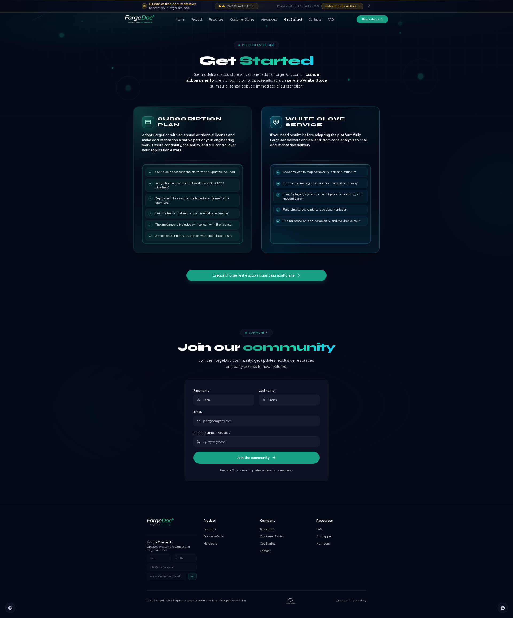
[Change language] (10, 608)
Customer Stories (242, 19)
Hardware (210, 543)
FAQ (331, 19)
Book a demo (370, 19)
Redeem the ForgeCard (340, 6)
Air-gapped (269, 19)
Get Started (293, 19)
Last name (268, 390)
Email (198, 412)
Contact (265, 551)
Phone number (211, 433)
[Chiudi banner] (368, 6)
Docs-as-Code (213, 536)
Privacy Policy (237, 600)
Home (180, 19)
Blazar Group (219, 600)
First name (202, 390)
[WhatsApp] (503, 608)
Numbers (323, 543)
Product (196, 19)
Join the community (253, 458)
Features (210, 529)
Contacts (315, 19)
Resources (216, 19)
